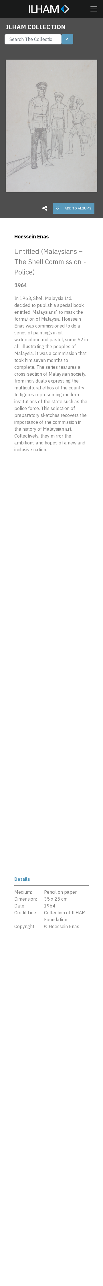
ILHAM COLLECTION (36, 27)
